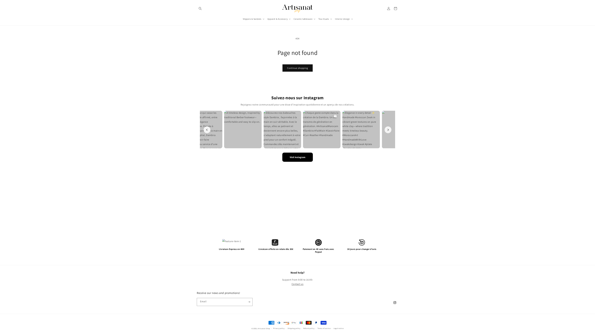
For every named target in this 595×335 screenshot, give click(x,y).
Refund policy (308, 328)
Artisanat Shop (264, 328)
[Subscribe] (249, 302)
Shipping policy (294, 328)
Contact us (298, 284)
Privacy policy (279, 328)
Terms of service (324, 328)
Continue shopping (297, 68)
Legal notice (339, 328)
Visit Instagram (297, 157)
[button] (200, 8)
